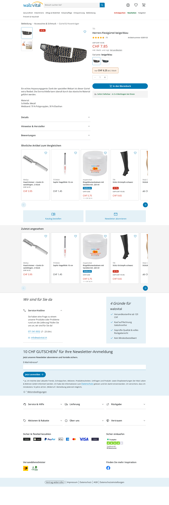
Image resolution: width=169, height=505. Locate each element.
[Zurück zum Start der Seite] (166, 487)
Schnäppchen (119, 13)
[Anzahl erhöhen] (104, 77)
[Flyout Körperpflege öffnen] (73, 13)
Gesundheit (28, 13)
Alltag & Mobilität (53, 13)
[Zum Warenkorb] (144, 5)
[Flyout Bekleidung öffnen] (96, 13)
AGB (96, 482)
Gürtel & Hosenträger (69, 23)
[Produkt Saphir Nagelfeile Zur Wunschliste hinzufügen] (75, 153)
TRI (93, 28)
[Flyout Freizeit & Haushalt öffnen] (39, 17)
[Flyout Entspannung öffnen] (85, 13)
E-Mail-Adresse (30, 362)
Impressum (72, 482)
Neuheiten (131, 13)
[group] (63, 53)
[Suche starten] (102, 5)
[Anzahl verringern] (95, 77)
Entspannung (79, 13)
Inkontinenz (39, 13)
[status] (71, 5)
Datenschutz (87, 383)
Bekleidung (91, 13)
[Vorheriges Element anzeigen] (23, 204)
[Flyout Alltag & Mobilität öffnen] (60, 13)
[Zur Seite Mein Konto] (128, 5)
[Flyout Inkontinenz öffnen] (45, 13)
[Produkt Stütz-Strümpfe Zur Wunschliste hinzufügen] (135, 153)
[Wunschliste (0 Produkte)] (136, 5)
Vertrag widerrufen (55, 482)
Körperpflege (66, 13)
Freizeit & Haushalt (31, 16)
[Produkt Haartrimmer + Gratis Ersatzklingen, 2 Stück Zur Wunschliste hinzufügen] (45, 153)
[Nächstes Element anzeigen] (145, 204)
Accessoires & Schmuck (45, 23)
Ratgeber (142, 13)
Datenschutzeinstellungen (112, 482)
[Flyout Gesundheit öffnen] (33, 13)
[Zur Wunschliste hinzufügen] (84, 31)
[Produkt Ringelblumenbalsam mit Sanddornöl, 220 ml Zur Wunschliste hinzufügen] (105, 153)
